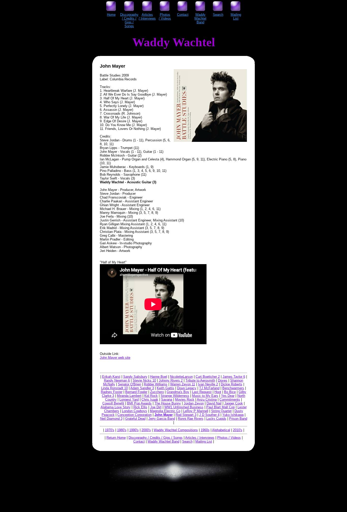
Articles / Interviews (199, 438)
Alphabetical (221, 430)
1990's (134, 430)
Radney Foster (111, 392)
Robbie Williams (155, 384)
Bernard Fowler (136, 392)
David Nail (214, 403)
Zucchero (157, 392)
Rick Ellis (140, 407)
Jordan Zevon (194, 403)
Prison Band (238, 418)
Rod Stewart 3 (186, 415)
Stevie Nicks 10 (144, 380)
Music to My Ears (205, 396)
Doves (222, 380)
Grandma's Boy (178, 392)
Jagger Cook (233, 403)
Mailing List (203, 441)
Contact (139, 441)
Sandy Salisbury (135, 377)
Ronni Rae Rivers (190, 418)
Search (187, 441)
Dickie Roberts (231, 384)
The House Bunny (167, 403)
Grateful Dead (135, 418)
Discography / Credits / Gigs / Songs (156, 438)
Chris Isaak (149, 399)
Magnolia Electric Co (165, 411)
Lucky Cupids (216, 418)
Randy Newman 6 (117, 380)
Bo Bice (230, 392)
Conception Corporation (134, 415)
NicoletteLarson (181, 377)
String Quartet (221, 411)
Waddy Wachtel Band (163, 441)
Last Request (202, 392)
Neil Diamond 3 (111, 418)
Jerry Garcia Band (161, 418)
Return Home (116, 438)
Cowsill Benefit (113, 403)
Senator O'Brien (129, 384)
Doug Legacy (186, 388)
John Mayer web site (115, 357)
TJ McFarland (209, 388)
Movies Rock (184, 399)
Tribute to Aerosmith (200, 380)
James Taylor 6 (234, 377)
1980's (122, 430)
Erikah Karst (111, 377)
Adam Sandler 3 (142, 388)
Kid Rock (151, 396)
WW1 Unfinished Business (183, 407)
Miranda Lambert (129, 396)
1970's (109, 430)
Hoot (217, 392)
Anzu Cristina (207, 399)
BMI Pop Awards (139, 403)
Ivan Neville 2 (208, 384)
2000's (146, 430)
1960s (205, 430)
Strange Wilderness (175, 396)
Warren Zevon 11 (182, 384)
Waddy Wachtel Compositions (176, 430)
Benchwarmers (233, 388)
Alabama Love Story (116, 407)
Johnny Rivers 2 (171, 380)
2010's (237, 430)
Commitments (229, 399)
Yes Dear (227, 396)
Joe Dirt (156, 407)
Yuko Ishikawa (233, 415)
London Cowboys (134, 411)
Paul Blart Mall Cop (220, 407)
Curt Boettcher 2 (208, 377)
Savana (166, 399)
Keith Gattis (165, 388)
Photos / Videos (229, 438)
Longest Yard (129, 399)
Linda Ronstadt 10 (114, 388)
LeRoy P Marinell (195, 411)
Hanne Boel (158, 377)
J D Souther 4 (209, 415)
